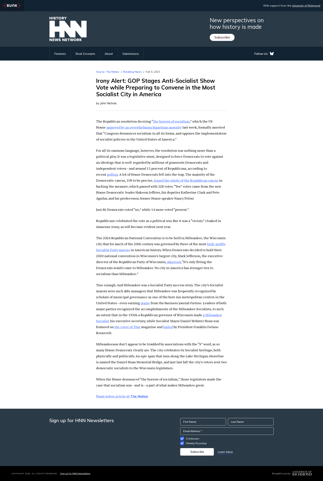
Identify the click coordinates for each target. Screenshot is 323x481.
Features (60, 54)
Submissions (130, 54)
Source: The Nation (107, 71)
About (109, 54)
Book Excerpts (85, 54)
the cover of (127, 327)
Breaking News (132, 71)
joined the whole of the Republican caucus (186, 180)
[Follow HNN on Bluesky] (272, 54)
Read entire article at (122, 396)
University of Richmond (306, 5)
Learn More (225, 452)
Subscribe (222, 37)
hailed (168, 327)
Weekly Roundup (196, 443)
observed (174, 262)
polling (112, 174)
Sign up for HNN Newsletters (75, 473)
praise (145, 303)
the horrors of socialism (171, 121)
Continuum (192, 438)
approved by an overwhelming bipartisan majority (144, 127)
